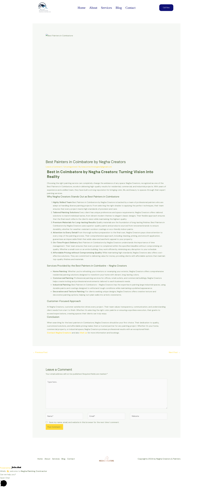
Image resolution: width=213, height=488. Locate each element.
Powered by (5, 468)
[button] (106, 482)
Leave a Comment (54, 166)
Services (106, 8)
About (93, 8)
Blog (119, 8)
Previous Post (40, 352)
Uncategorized (70, 166)
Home (82, 8)
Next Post (174, 352)
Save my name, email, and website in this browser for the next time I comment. (84, 422)
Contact (130, 8)
